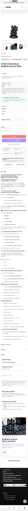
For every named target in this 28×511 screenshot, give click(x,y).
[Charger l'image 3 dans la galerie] (21, 46)
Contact (4, 471)
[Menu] (2, 7)
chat (3, 113)
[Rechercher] (22, 7)
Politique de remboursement (10, 495)
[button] (25, 7)
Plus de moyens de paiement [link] (14, 144)
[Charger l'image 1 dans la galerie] (6, 46)
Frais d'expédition (13, 76)
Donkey (4, 108)
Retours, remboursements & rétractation (12, 475)
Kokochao (5, 493)
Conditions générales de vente (9, 477)
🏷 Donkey (4, 53)
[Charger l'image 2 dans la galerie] (13, 46)
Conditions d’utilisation (10, 499)
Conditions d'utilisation (8, 481)
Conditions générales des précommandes (12, 479)
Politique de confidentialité (10, 497)
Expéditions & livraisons (8, 473)
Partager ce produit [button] (7, 375)
